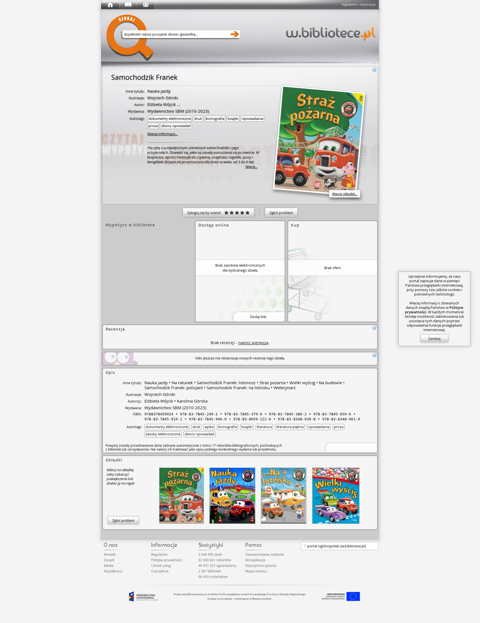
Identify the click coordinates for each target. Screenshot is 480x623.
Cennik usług (161, 565)
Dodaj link (258, 316)
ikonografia (214, 118)
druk (198, 118)
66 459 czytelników (213, 576)
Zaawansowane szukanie (264, 554)
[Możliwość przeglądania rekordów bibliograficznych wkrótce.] (350, 447)
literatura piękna (290, 426)
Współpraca (113, 571)
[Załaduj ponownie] (374, 70)
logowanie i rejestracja (359, 4)
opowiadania (252, 118)
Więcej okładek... (345, 194)
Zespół (109, 560)
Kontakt (110, 554)
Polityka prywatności (166, 560)
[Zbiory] (128, 4)
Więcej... (251, 166)
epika (209, 426)
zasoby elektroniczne (163, 433)
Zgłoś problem (281, 212)
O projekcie (160, 571)
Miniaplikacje (255, 560)
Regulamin (159, 554)
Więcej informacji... (162, 133)
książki (233, 118)
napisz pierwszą (253, 342)
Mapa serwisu (256, 571)
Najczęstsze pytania (260, 565)
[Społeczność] (145, 4)
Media (109, 565)
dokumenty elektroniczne (169, 118)
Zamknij (434, 338)
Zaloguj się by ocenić (205, 212)
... (178, 104)
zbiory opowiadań (176, 125)
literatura (264, 426)
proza (153, 125)
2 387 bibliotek (209, 571)
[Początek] (110, 4)
